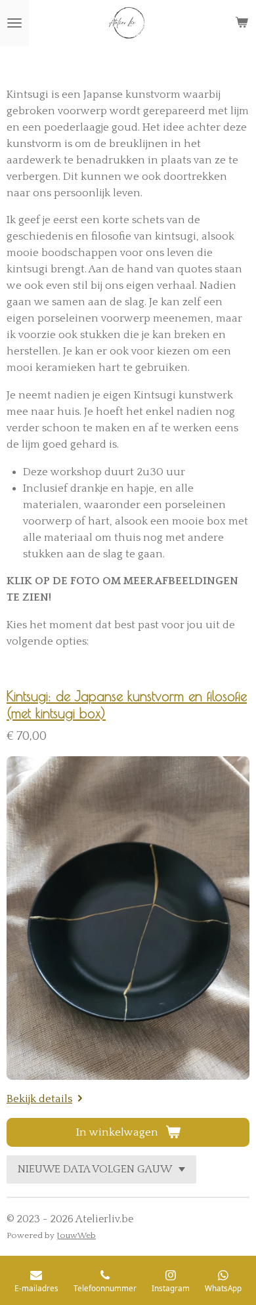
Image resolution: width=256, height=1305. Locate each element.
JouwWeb (76, 1235)
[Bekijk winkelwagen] (241, 23)
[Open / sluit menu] (14, 23)
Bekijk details (39, 1099)
